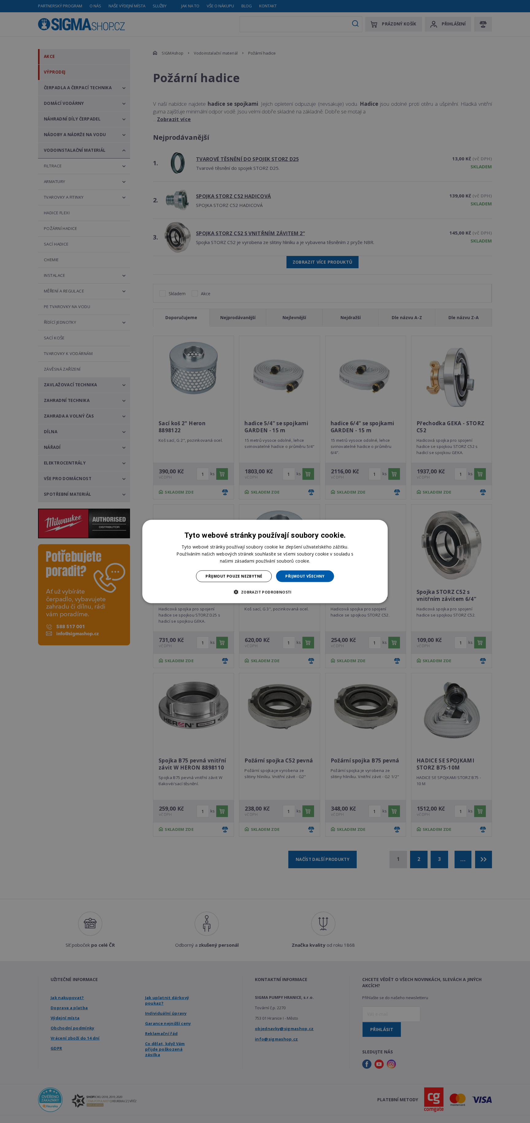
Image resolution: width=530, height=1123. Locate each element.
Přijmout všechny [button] (305, 576)
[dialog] (265, 561)
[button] (264, 592)
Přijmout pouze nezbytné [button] (233, 576)
